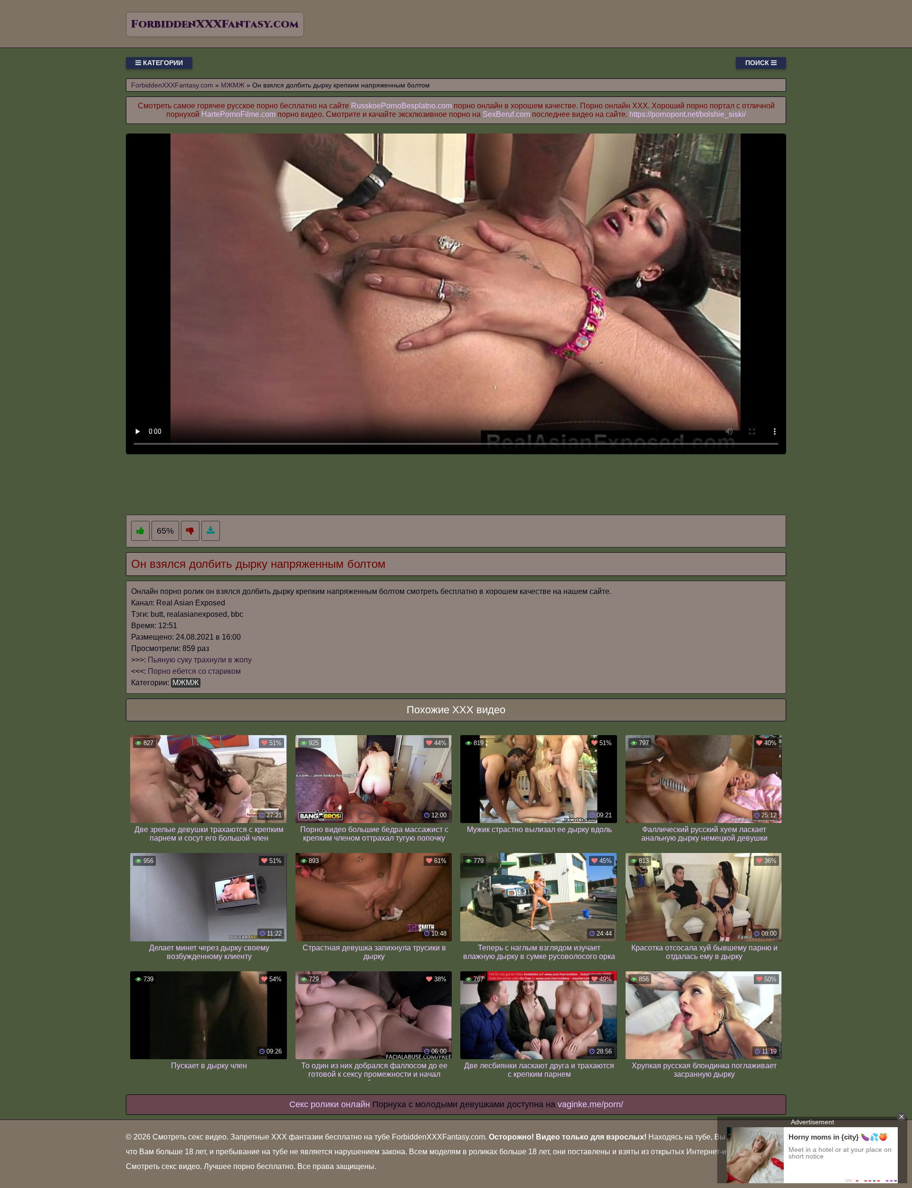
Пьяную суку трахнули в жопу (200, 660)
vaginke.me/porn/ (590, 1104)
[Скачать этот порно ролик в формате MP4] (210, 531)
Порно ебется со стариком (194, 671)
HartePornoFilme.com (238, 114)
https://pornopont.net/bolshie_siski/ (687, 114)
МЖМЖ (185, 683)
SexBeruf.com (506, 114)
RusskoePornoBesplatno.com (401, 106)
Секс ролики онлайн (329, 1104)
